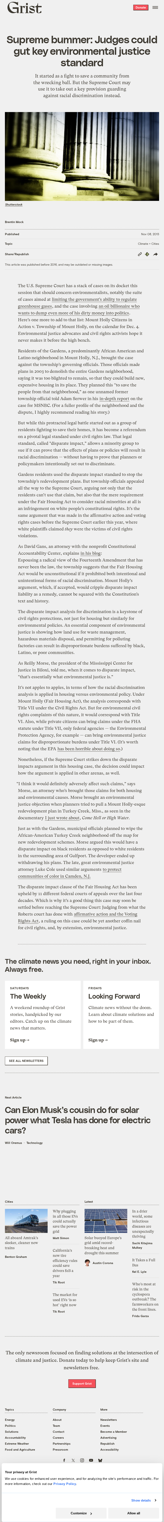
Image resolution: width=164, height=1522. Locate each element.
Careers (58, 1437)
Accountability (15, 1437)
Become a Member (113, 1431)
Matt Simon (61, 1238)
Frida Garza (140, 1316)
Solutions (11, 1431)
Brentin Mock (14, 222)
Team (56, 1425)
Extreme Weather (17, 1443)
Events (105, 1425)
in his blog (91, 553)
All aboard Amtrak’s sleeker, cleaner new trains (21, 1243)
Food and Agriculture (20, 1449)
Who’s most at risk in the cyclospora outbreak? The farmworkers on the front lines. (145, 1296)
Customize (79, 1513)
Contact (58, 1431)
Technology (34, 1143)
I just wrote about (62, 817)
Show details (141, 1500)
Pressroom (60, 1449)
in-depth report (114, 398)
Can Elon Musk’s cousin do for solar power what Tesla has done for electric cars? (78, 1119)
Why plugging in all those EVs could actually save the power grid (65, 1221)
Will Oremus (13, 1143)
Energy (10, 1419)
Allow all (133, 1513)
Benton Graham (16, 1256)
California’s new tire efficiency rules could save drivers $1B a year (65, 1263)
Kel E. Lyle (139, 1271)
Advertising (108, 1437)
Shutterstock (13, 204)
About (57, 1419)
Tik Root (59, 1282)
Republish (107, 1443)
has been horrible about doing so (88, 748)
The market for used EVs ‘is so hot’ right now (65, 1300)
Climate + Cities (148, 243)
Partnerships (61, 1443)
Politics (10, 1425)
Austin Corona (103, 1263)
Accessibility (109, 1449)
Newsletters (108, 1419)
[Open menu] (155, 7)
